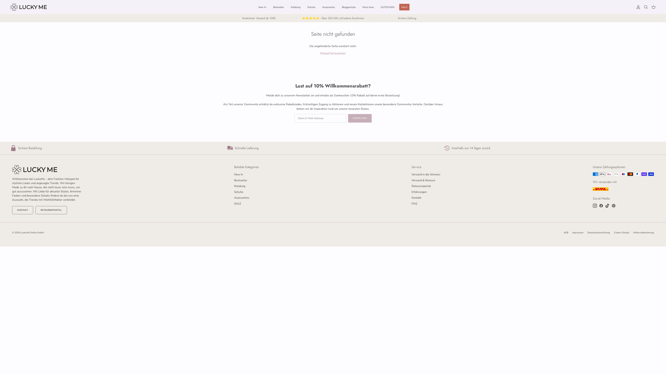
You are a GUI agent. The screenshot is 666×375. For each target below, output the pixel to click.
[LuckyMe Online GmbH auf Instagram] (595, 206)
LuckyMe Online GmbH (32, 232)
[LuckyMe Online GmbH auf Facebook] (601, 206)
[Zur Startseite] (47, 169)
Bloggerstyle (349, 7)
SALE (404, 7)
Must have (368, 7)
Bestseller (278, 7)
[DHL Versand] (600, 189)
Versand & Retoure (423, 180)
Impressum (577, 232)
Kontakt (22, 210)
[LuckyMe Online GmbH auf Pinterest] (614, 206)
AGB (566, 232)
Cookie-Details (621, 232)
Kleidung (295, 7)
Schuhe (311, 7)
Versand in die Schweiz (426, 174)
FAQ (414, 204)
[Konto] (637, 7)
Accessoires (328, 7)
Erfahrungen (419, 192)
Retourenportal (51, 210)
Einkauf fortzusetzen (333, 53)
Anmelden (360, 118)
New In (262, 7)
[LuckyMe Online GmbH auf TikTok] (607, 206)
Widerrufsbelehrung (643, 232)
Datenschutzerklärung (598, 232)
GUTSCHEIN (387, 7)
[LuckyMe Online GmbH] (28, 7)
